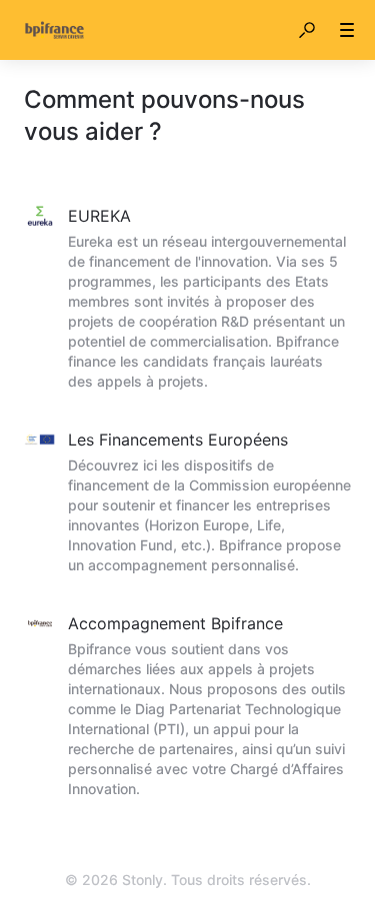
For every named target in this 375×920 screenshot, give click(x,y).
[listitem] (187, 300)
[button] (307, 30)
